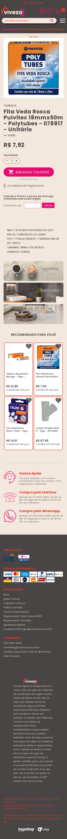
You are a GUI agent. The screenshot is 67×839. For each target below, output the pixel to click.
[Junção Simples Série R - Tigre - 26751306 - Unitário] (48, 411)
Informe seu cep (12, 205)
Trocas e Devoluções (16, 612)
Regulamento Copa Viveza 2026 (23, 616)
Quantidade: (11, 155)
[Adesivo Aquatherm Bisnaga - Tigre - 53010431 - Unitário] (18, 357)
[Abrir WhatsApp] (58, 829)
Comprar (29, 172)
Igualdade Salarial (14, 624)
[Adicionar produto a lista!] (29, 346)
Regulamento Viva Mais (17, 620)
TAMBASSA (10, 105)
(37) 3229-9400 (13, 643)
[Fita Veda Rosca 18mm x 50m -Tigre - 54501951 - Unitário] (18, 411)
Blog (6, 594)
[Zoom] (33, 68)
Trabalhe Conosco (15, 603)
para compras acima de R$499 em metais (34, 33)
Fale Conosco (12, 656)
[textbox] (29, 20)
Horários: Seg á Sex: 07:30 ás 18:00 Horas (27, 651)
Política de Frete (13, 607)
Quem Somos (12, 599)
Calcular (48, 205)
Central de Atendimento (36, 3)
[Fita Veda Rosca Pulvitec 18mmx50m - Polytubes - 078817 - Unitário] (48, 357)
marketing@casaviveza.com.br (21, 647)
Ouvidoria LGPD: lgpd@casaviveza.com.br (28, 629)
